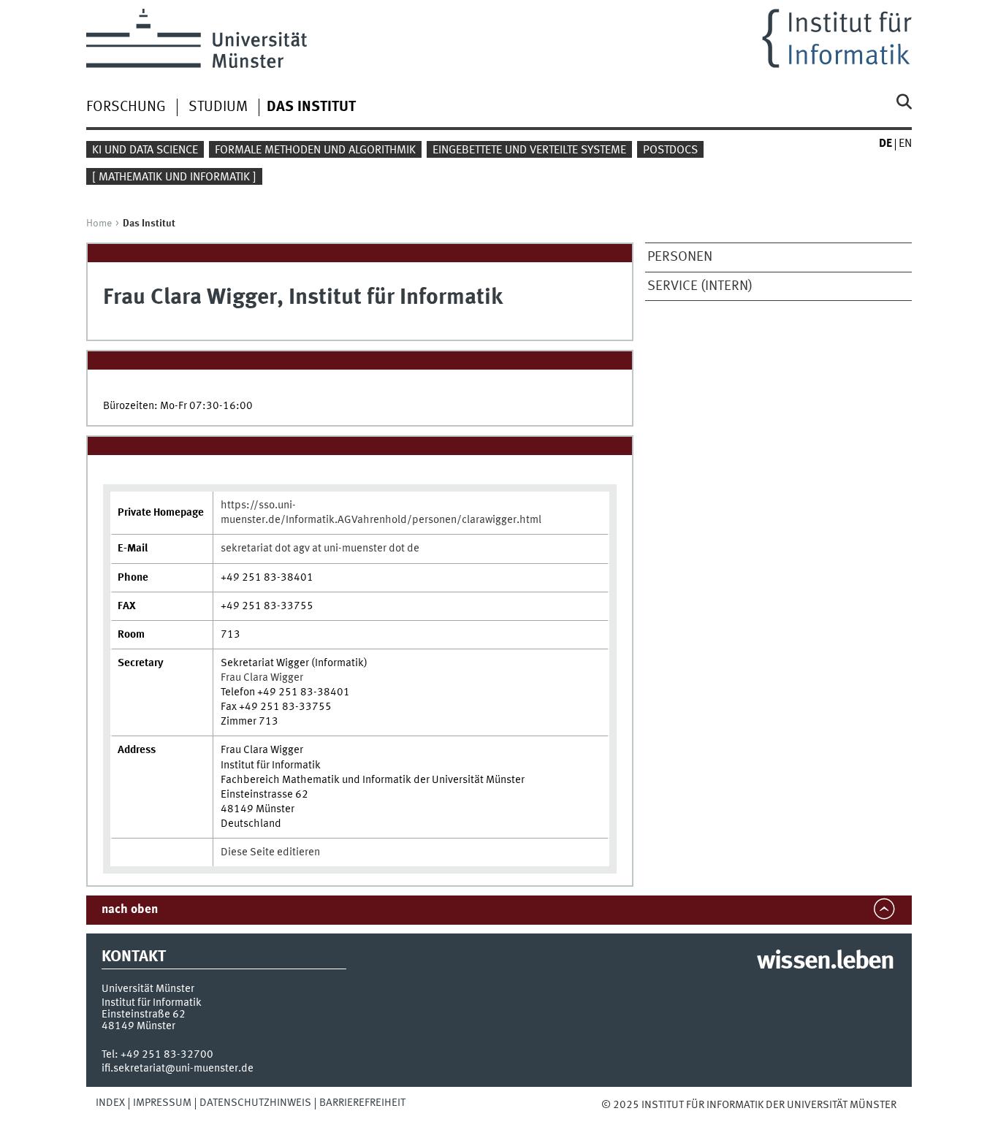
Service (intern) (700, 286)
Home (99, 223)
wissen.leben (825, 962)
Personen (679, 257)
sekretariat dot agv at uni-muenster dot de (320, 548)
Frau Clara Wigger (262, 678)
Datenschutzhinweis (255, 1103)
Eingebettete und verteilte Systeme (529, 150)
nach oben (130, 910)
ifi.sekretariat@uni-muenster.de (178, 1068)
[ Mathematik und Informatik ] (174, 177)
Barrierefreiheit (362, 1103)
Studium (218, 107)
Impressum (162, 1103)
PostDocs (670, 150)
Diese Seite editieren (270, 852)
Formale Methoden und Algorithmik (315, 150)
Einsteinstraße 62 (144, 1014)
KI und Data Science (145, 150)
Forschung (126, 107)
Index (110, 1103)
